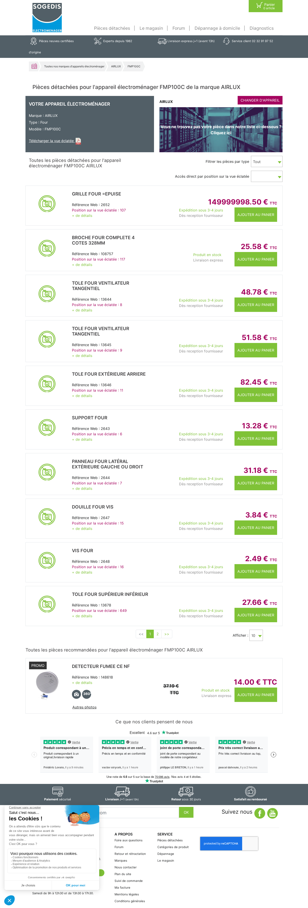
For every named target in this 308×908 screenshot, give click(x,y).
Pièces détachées (112, 28)
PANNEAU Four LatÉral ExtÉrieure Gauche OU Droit (107, 464)
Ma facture (122, 887)
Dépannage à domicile (217, 28)
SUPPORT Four (89, 417)
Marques (121, 860)
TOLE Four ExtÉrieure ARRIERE (109, 374)
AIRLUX (116, 66)
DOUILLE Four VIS (92, 507)
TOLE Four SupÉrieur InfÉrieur (110, 594)
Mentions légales (127, 894)
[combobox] (267, 161)
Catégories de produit (173, 847)
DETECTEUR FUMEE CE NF (101, 666)
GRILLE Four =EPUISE (96, 194)
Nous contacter (126, 867)
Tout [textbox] (257, 161)
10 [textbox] (253, 635)
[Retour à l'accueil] (47, 17)
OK (186, 812)
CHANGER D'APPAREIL (260, 100)
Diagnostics (262, 28)
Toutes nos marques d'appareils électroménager (74, 66)
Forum (178, 28)
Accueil (34, 66)
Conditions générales (130, 901)
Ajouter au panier (255, 214)
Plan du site (123, 874)
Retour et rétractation (130, 854)
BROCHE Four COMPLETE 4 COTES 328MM (103, 240)
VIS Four (82, 550)
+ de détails (82, 215)
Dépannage (165, 854)
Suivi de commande (129, 881)
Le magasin (151, 28)
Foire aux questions (129, 840)
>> (166, 634)
